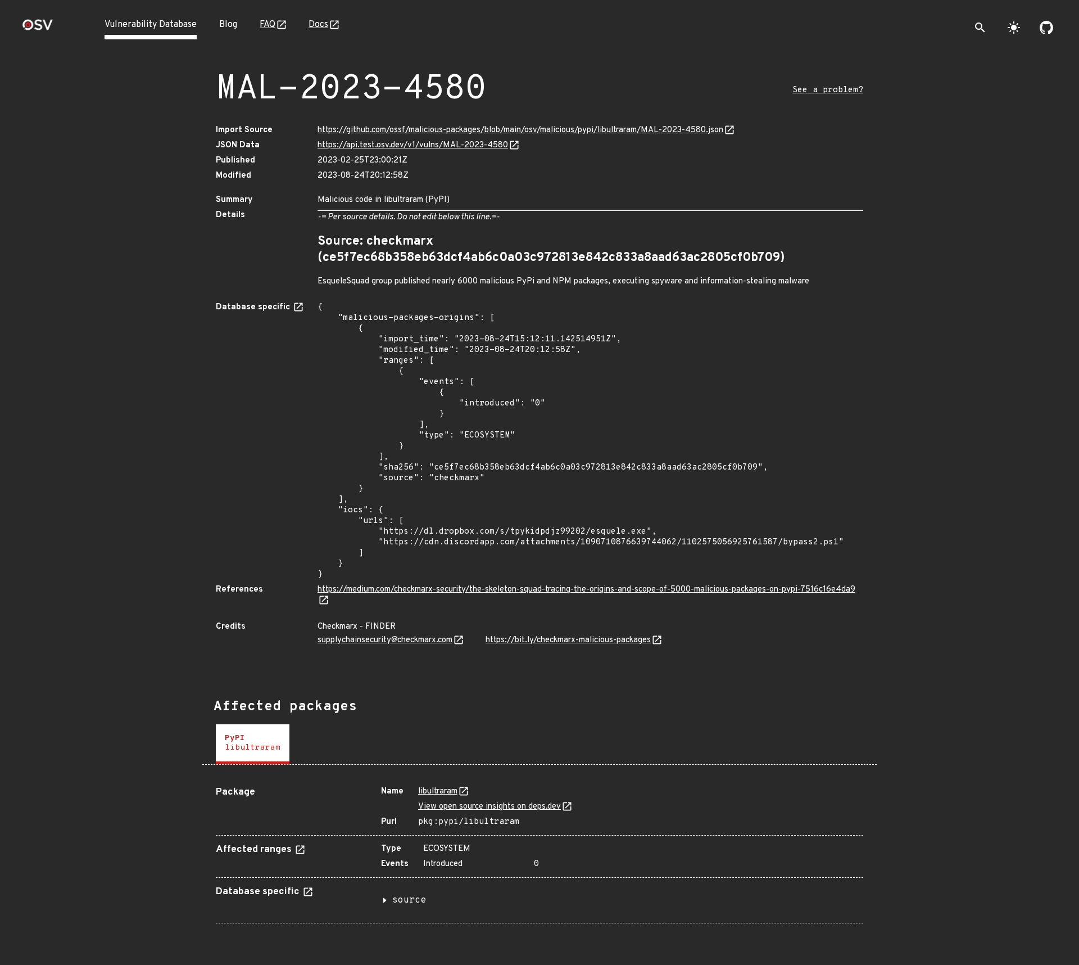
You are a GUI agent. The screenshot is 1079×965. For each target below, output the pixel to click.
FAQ (267, 24)
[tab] (252, 744)
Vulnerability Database (151, 24)
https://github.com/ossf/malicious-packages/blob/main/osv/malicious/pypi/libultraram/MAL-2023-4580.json (520, 130)
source (409, 900)
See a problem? (827, 90)
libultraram (437, 791)
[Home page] (37, 28)
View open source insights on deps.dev (489, 806)
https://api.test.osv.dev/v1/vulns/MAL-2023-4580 (413, 145)
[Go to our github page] (1046, 27)
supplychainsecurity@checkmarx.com (385, 640)
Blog (228, 24)
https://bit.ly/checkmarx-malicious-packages (568, 640)
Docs (318, 24)
